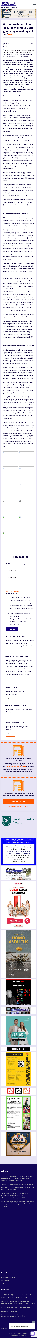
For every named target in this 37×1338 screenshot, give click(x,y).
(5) (11, 34)
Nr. (31, 43)
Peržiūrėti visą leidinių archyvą (18, 807)
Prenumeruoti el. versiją (19, 801)
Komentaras (12, 577)
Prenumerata (5, 1281)
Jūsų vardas (12, 570)
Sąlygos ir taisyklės (7, 1328)
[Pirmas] (8, 3)
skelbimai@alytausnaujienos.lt (16, 766)
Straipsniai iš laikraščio (8, 1277)
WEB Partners (22, 1335)
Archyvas (4, 1284)
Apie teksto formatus (13, 592)
